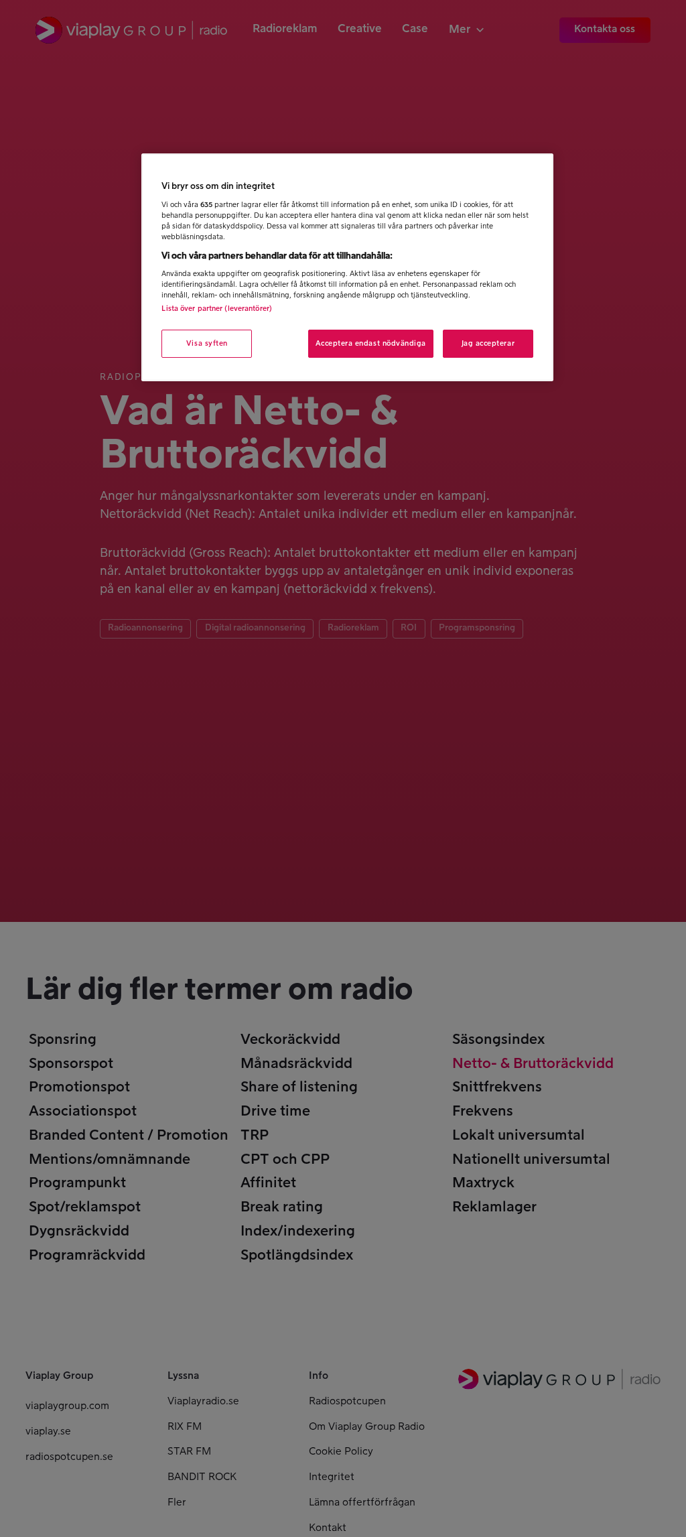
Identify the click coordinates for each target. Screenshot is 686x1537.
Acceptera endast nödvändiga (371, 343)
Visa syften (207, 343)
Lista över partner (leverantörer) (216, 308)
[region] (347, 267)
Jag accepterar (488, 343)
